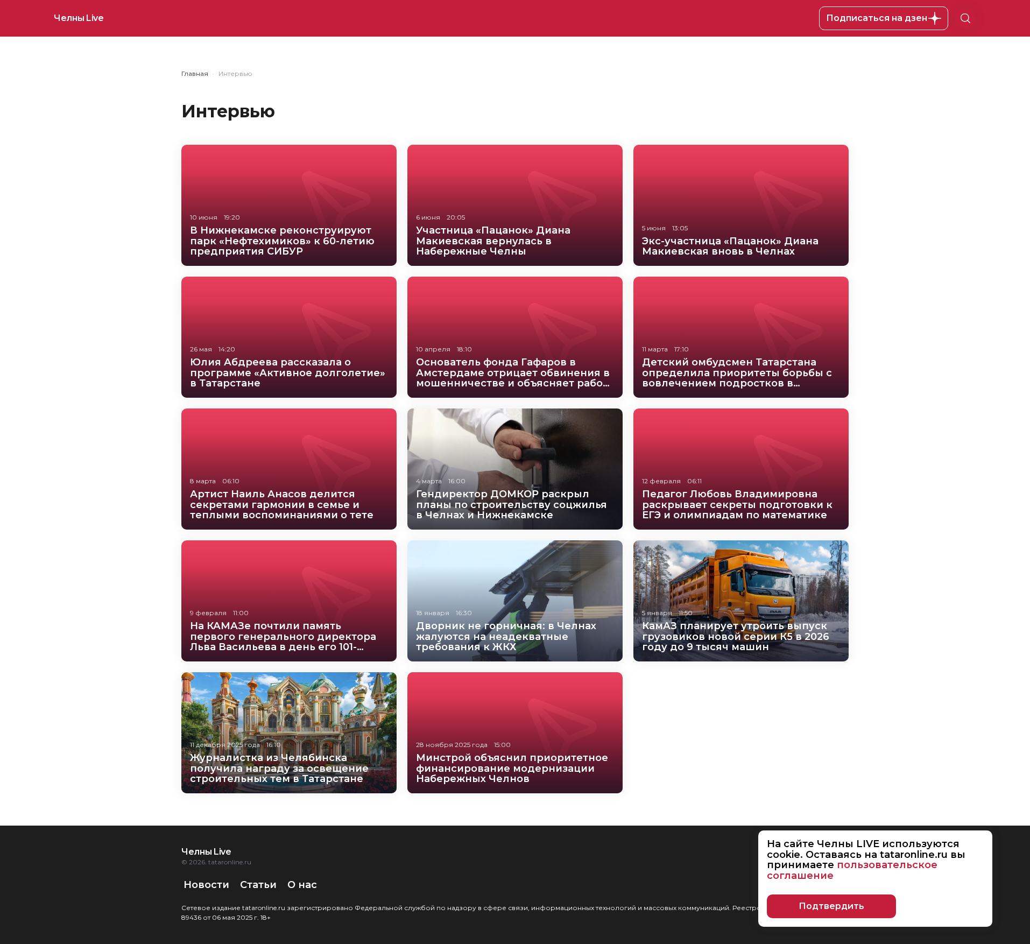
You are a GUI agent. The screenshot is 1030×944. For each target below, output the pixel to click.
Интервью (235, 73)
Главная (194, 73)
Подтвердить (831, 906)
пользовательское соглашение (852, 870)
